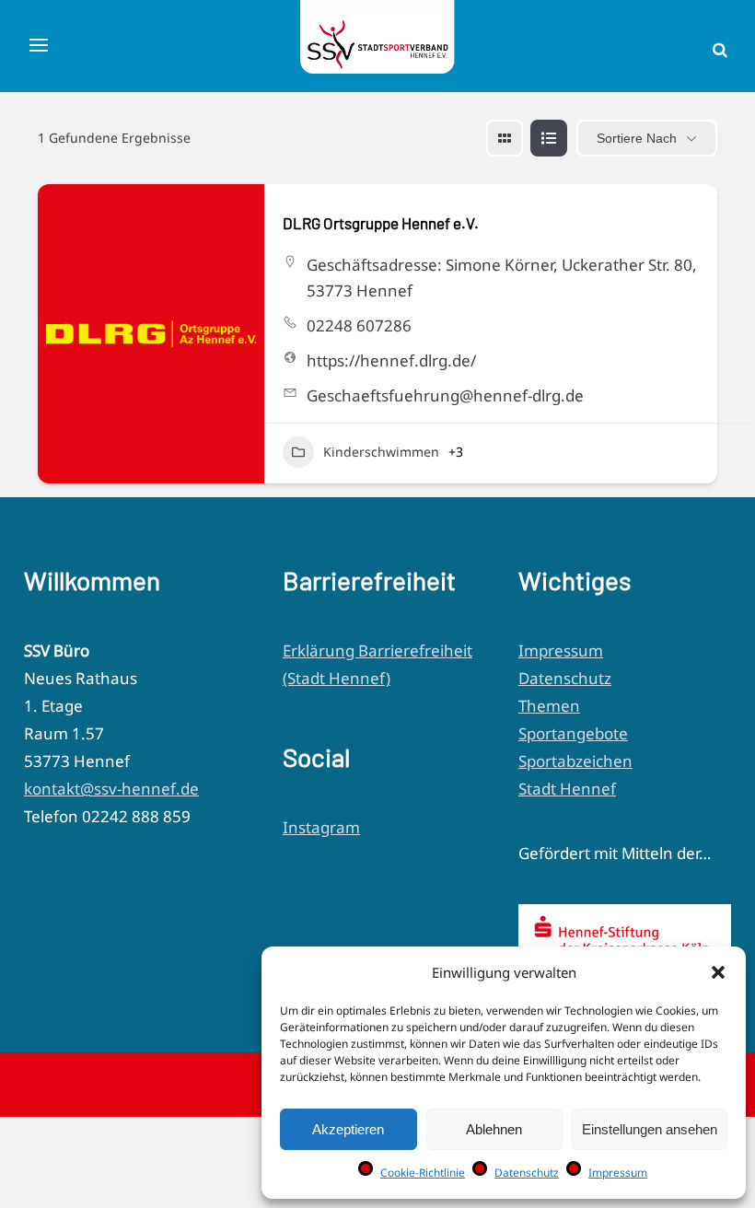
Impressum (617, 1172)
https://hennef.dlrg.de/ (391, 360)
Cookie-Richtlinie (422, 1172)
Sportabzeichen (575, 761)
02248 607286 (359, 325)
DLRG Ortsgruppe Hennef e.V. (381, 223)
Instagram (321, 827)
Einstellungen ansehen (649, 1129)
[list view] (548, 138)
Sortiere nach (637, 138)
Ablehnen (494, 1129)
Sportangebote (573, 733)
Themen (549, 705)
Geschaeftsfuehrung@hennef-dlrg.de (445, 395)
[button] (718, 972)
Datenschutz (526, 1172)
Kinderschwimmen (381, 451)
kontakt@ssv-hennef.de (111, 788)
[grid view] (504, 138)
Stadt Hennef (567, 788)
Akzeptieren (348, 1129)
